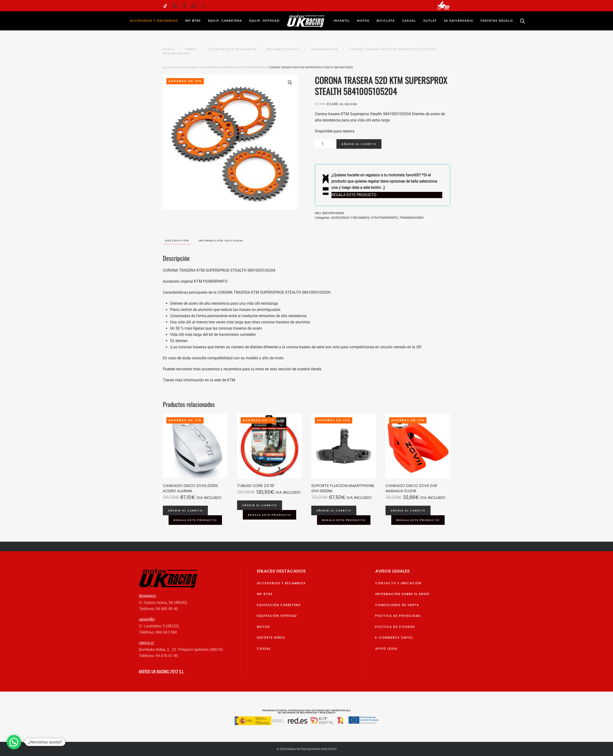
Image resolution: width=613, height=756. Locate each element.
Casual (264, 649)
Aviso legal (386, 649)
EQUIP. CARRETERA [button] (225, 20)
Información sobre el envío (402, 594)
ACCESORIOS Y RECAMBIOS (200, 67)
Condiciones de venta (397, 605)
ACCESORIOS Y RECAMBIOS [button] (154, 20)
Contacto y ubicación (398, 583)
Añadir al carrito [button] (185, 510)
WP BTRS (193, 20)
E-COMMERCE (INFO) (394, 638)
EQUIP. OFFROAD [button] (264, 20)
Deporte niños (271, 638)
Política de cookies (395, 627)
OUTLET (430, 20)
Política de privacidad (398, 616)
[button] (290, 82)
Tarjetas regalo (496, 20)
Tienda (176, 67)
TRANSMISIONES (256, 67)
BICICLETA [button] (386, 20)
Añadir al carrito (358, 144)
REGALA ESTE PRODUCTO (195, 520)
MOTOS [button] (363, 20)
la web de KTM (222, 380)
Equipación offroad (277, 616)
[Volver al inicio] (306, 20)
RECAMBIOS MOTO (231, 67)
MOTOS (263, 627)
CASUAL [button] (409, 20)
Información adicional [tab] (221, 240)
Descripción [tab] (177, 240)
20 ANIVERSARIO (458, 20)
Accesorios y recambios (281, 583)
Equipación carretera (279, 605)
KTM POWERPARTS (384, 217)
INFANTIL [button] (342, 20)
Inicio (166, 67)
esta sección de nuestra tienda (295, 369)
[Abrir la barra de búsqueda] (522, 21)
